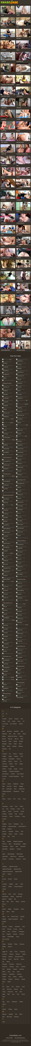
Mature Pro (19, 517)
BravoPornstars (6, 532)
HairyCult (19, 422)
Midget (10, 899)
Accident (4, 718)
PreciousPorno (20, 448)
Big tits (16, 738)
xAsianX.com (20, 650)
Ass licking (5, 723)
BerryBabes (19, 611)
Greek (15, 834)
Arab (9, 721)
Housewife (22, 846)
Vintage (10, 1009)
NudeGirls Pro (20, 618)
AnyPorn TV (5, 597)
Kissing (4, 879)
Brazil (20, 743)
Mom (12, 901)
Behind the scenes (12, 736)
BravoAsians (19, 419)
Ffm (23, 809)
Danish (9, 783)
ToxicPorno (5, 594)
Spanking (21, 969)
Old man (22, 916)
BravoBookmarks (21, 666)
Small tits (4, 966)
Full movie (17, 816)
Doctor (15, 786)
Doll (3, 788)
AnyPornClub (6, 499)
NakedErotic (19, 411)
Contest (4, 768)
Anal (22, 718)
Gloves (17, 831)
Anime (3, 721)
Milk (3, 901)
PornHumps (5, 433)
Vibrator (4, 1009)
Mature (12, 896)
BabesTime (5, 502)
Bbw (14, 733)
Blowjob (21, 741)
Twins (3, 996)
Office (3, 916)
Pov (3, 934)
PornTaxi (5, 701)
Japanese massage (6, 869)
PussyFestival (20, 452)
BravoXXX (5, 610)
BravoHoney (5, 663)
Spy (13, 971)
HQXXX (26, 404)
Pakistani (4, 926)
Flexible (10, 814)
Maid (10, 894)
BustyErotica (6, 485)
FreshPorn (19, 570)
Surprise (21, 976)
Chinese (18, 758)
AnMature (19, 555)
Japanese (4, 866)
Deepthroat (15, 783)
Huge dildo (4, 849)
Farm (16, 806)
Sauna (16, 951)
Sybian (9, 981)
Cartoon (15, 753)
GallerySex (19, 607)
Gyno (13, 836)
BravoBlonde (6, 398)
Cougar (10, 768)
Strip (9, 976)
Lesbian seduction (18, 886)
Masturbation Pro (20, 483)
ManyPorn (5, 363)
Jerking (9, 874)
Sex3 (24, 604)
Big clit (4, 738)
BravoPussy (5, 513)
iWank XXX (5, 564)
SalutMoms (5, 390)
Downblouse (16, 791)
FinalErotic (19, 594)
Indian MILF (5, 856)
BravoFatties (19, 598)
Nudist (22, 909)
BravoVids (19, 471)
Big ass (21, 736)
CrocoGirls (19, 491)
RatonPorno (19, 615)
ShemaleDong (6, 547)
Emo (14, 799)
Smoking (11, 966)
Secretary (4, 954)
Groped (21, 834)
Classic (16, 761)
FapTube (19, 670)
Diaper (22, 783)
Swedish (10, 979)
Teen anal (9, 989)
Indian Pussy (13, 856)
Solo (3, 969)
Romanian (22, 944)
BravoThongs (20, 505)
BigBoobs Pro (20, 566)
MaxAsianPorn (20, 502)
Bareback (16, 731)
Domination (9, 788)
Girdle (3, 829)
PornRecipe (19, 474)
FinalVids (19, 487)
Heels (10, 844)
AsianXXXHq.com (21, 646)
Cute (22, 776)
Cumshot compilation (14, 776)
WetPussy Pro (6, 413)
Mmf (8, 901)
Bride (3, 746)
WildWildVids (6, 416)
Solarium (23, 966)
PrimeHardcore (20, 544)
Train (18, 994)
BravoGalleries (6, 667)
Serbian (24, 954)
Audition (21, 723)
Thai (21, 989)
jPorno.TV (19, 559)
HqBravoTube (20, 633)
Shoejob (4, 959)
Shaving (4, 956)
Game (10, 824)
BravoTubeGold (6, 481)
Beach (24, 733)
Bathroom (4, 733)
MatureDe (19, 433)
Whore (20, 1014)
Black (10, 741)
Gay (22, 824)
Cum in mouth (20, 773)
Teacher (18, 986)
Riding (15, 944)
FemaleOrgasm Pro (21, 479)
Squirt (18, 971)
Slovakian (4, 964)
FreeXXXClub (6, 448)
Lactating (4, 884)
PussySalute (6, 643)
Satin (11, 951)
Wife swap (9, 1016)
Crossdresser (5, 773)
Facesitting (4, 806)
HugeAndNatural (6, 528)
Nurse (8, 911)
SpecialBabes (6, 617)
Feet (7, 809)
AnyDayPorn (6, 468)
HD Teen (4, 844)
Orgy (21, 919)
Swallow (4, 979)
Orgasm (4, 919)
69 (2, 713)
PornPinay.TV (20, 494)
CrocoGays (19, 394)
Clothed (10, 763)
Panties (11, 926)
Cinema (10, 761)
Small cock (19, 964)
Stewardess (12, 974)
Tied (16, 991)
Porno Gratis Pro (6, 461)
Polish (3, 931)
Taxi (13, 986)
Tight (21, 991)
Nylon (13, 911)
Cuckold (13, 773)
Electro (9, 799)
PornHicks (5, 640)
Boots (10, 743)
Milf (15, 899)
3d (6, 713)
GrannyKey (5, 517)
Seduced (11, 954)
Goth (22, 831)
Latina (21, 884)
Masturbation (5, 896)
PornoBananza (20, 372)
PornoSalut (5, 629)
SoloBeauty (5, 560)
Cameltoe (4, 753)
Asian (19, 721)
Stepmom (4, 974)
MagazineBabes (6, 579)
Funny (23, 816)
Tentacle (16, 989)
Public (3, 936)
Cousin (21, 768)
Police (20, 929)
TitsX (10, 359)
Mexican (4, 899)
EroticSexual (19, 552)
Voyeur (15, 1009)
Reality (4, 944)
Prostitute (21, 934)
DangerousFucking (7, 383)
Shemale (11, 956)
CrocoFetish (5, 536)
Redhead (10, 944)
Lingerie (4, 889)
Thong (3, 991)
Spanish (15, 969)
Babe (3, 731)
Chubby (4, 761)
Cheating (4, 758)
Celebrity (16, 756)
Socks (17, 966)
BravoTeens (5, 625)
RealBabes (19, 368)
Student (14, 976)
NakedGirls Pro (6, 571)
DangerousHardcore (21, 540)
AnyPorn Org (20, 531)
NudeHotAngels (20, 528)
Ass (23, 721)
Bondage (4, 743)
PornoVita (19, 563)
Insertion (4, 859)
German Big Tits (22, 826)
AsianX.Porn (6, 586)
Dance (3, 783)
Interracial (18, 859)
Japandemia (5, 688)
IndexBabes (5, 636)
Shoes (10, 959)
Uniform (21, 1001)
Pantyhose (17, 926)
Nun (3, 911)
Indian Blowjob (11, 854)
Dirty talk (9, 786)
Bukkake (21, 746)
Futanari (4, 819)
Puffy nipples (11, 936)
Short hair (16, 959)
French (11, 816)
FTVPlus (5, 430)
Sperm (3, 971)
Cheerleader (11, 758)
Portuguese (21, 931)
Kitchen (10, 879)
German (4, 826)
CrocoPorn (19, 364)
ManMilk (19, 673)
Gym (9, 836)
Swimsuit (17, 979)
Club (16, 763)
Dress (22, 791)
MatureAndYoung (7, 693)
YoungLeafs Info (6, 568)
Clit (20, 761)
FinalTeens (5, 575)
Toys (13, 994)
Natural (4, 909)
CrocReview (5, 367)
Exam (24, 799)
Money (17, 901)
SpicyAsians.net (20, 415)
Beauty (4, 736)
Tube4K (12, 677)
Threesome (10, 991)
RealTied (5, 675)
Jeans (3, 874)
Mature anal (19, 896)
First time (16, 811)
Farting (21, 806)
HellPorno (5, 539)
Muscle (4, 904)
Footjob (21, 814)
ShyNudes (5, 521)
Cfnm (21, 756)
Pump (17, 936)
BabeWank (5, 445)
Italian (24, 859)
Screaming (22, 951)
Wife (3, 1016)
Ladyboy (11, 884)
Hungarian (12, 849)
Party (23, 926)
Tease (23, 986)
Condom (12, 766)
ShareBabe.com (10, 2)
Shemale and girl (19, 956)
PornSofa (19, 686)
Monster (23, 901)
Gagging (4, 824)
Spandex (9, 969)
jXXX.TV (19, 513)
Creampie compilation (14, 771)
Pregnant (9, 934)
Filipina (4, 811)
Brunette (14, 746)
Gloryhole (11, 831)
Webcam (4, 1014)
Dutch (3, 793)
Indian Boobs (20, 854)
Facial (11, 806)
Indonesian (21, 856)
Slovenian (11, 964)
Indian (3, 854)
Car (10, 753)
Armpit (13, 721)
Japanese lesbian (13, 866)
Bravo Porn (19, 637)
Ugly (3, 1001)
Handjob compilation (18, 841)
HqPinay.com (20, 430)
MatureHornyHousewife (8, 495)
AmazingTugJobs (21, 682)
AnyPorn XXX (20, 661)
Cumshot (4, 776)
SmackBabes (6, 452)
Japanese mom (17, 869)
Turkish (23, 994)
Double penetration (6, 791)
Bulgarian (4, 748)
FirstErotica (19, 463)
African (10, 718)
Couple (15, 768)
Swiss (3, 981)
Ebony (3, 799)
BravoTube (5, 488)
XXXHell (19, 693)
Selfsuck (18, 954)
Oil (8, 916)
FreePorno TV (6, 387)
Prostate (15, 934)
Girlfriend (9, 829)
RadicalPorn (19, 677)
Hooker (11, 846)
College (21, 763)
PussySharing (20, 697)
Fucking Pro (5, 401)
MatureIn (5, 684)
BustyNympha (6, 660)
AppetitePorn (6, 370)
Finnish (9, 811)
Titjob (3, 994)
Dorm (15, 788)
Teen (3, 989)
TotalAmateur (20, 690)
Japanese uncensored (7, 871)
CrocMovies (5, 510)
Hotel (17, 846)
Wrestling (16, 1016)
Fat (3, 809)
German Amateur (12, 826)
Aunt (3, 726)
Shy (3, 961)
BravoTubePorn (20, 590)
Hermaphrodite (17, 844)
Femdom (13, 809)
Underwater (14, 1001)
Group (3, 836)
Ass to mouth (13, 723)
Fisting (22, 811)
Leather (4, 886)
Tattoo (7, 986)
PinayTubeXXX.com (7, 603)
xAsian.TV (5, 557)
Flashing (4, 814)
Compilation (5, 766)
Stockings (19, 974)
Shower (22, 959)
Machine (4, 894)
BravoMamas (20, 509)
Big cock (10, 738)
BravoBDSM (19, 548)
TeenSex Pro (20, 630)
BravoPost (19, 387)
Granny (10, 834)
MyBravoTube (20, 524)
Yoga (3, 1021)
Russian (10, 946)
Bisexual (4, 741)
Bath (22, 731)
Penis (3, 929)
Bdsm (19, 733)
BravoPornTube (6, 437)
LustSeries (19, 459)
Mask (14, 894)
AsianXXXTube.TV (7, 457)
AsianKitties (19, 383)
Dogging (21, 786)
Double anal (21, 788)
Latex (16, 884)
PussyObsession (7, 474)
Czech (3, 778)
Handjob (9, 841)
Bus (10, 748)
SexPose (5, 651)
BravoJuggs (19, 520)
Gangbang (16, 824)
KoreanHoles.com (7, 656)
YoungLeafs (5, 405)
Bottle (15, 743)
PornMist (5, 697)
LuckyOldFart (6, 525)
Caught (10, 756)
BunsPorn (19, 498)
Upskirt (4, 1004)
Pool (9, 931)
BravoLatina (5, 647)
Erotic (19, 799)
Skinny (8, 961)
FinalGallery (19, 622)
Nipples (9, 909)
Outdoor (4, 921)
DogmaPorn (19, 586)
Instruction (11, 859)
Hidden (24, 844)
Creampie (4, 771)
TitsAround (5, 590)
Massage (20, 894)
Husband (19, 849)
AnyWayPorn (20, 398)
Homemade (5, 846)
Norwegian (16, 909)
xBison (11, 422)
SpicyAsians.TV (20, 375)
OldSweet (19, 379)
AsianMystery (6, 374)
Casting (21, 753)
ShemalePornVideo (21, 579)
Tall (3, 986)
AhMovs (5, 378)
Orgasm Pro (19, 583)
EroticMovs (5, 394)
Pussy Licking (5, 939)
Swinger (23, 979)
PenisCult (5, 614)
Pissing (15, 929)
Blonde (15, 741)
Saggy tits (4, 951)
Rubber (4, 946)
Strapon (4, 976)
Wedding (11, 1014)
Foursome (4, 816)
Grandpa (4, 834)
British (8, 746)
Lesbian (10, 886)
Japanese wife (18, 871)
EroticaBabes (20, 574)
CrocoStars (5, 632)
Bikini (22, 738)
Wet (16, 1014)
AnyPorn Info (20, 456)
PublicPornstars (6, 543)
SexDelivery (19, 407)
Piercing (9, 929)
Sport (9, 971)
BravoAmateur (20, 467)
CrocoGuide (19, 641)
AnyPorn (19, 390)
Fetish (18, 809)
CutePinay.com (6, 465)
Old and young (14, 916)
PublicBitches (20, 361)
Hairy (3, 841)
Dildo (3, 786)
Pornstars (14, 931)
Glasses (4, 831)
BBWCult (5, 606)
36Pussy (5, 426)
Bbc (10, 733)
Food (16, 814)
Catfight (4, 756)
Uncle (8, 1001)
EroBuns (5, 409)
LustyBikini (19, 653)
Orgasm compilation (13, 919)
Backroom (9, 731)
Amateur (16, 718)
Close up (4, 763)
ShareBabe (5, 671)
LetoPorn (19, 535)
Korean (15, 879)
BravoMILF (5, 551)
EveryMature (19, 445)
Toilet (8, 994)
